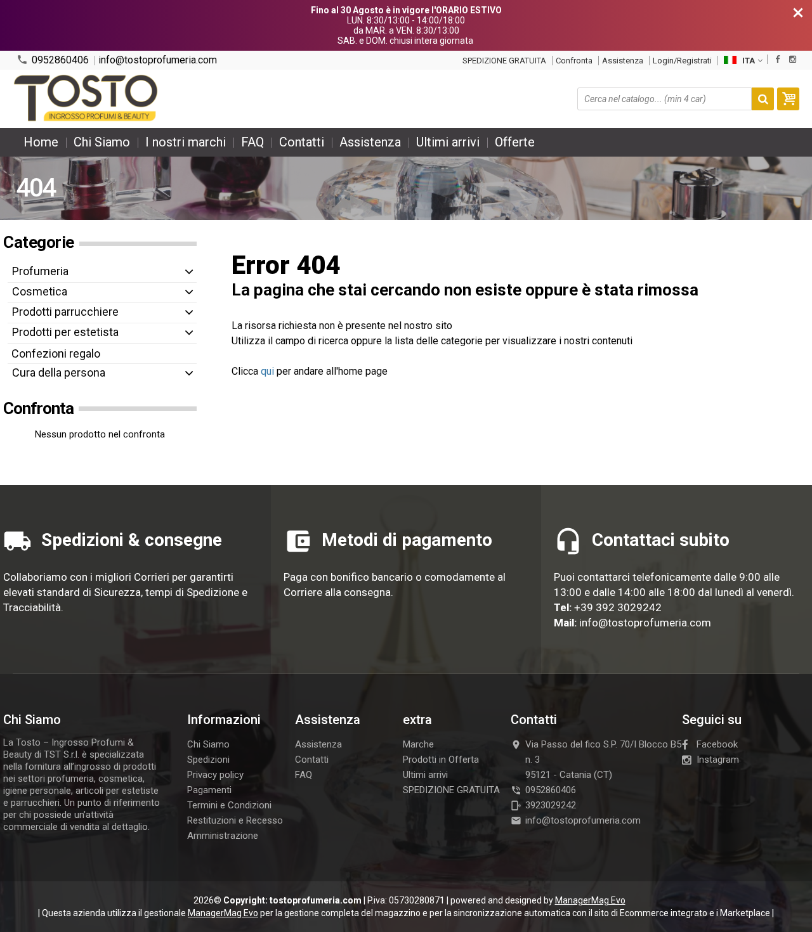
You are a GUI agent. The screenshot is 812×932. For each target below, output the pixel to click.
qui (267, 371)
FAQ (252, 142)
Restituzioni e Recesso (235, 820)
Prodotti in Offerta (441, 759)
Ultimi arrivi (448, 142)
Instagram (718, 759)
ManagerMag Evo (590, 900)
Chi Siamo (102, 142)
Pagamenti (209, 790)
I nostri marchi (185, 142)
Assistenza (622, 60)
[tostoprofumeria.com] (86, 99)
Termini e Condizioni (229, 805)
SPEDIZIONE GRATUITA (504, 60)
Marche (418, 744)
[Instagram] (792, 59)
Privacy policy (215, 774)
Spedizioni (208, 759)
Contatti (301, 142)
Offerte (515, 142)
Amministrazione (222, 835)
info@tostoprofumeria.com (157, 60)
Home (40, 142)
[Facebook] (777, 59)
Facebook (717, 744)
